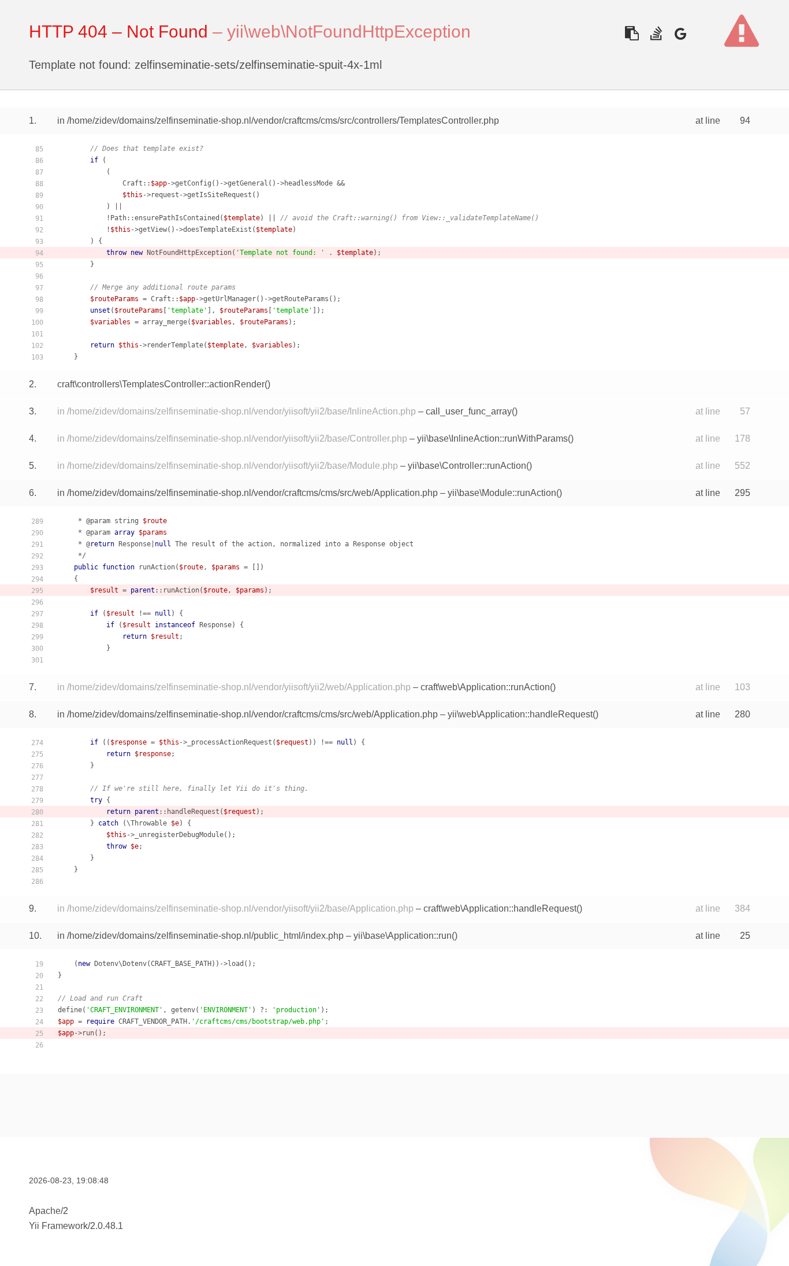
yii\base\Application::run (402, 936)
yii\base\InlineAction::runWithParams (492, 438)
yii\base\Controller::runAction (467, 466)
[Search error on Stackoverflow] (656, 33)
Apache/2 (48, 1211)
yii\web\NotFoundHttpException (349, 31)
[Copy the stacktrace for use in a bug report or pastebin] (631, 33)
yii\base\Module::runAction (502, 493)
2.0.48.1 (106, 1226)
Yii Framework (58, 1226)
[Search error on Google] (680, 33)
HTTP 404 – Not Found (118, 31)
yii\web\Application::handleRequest (520, 714)
